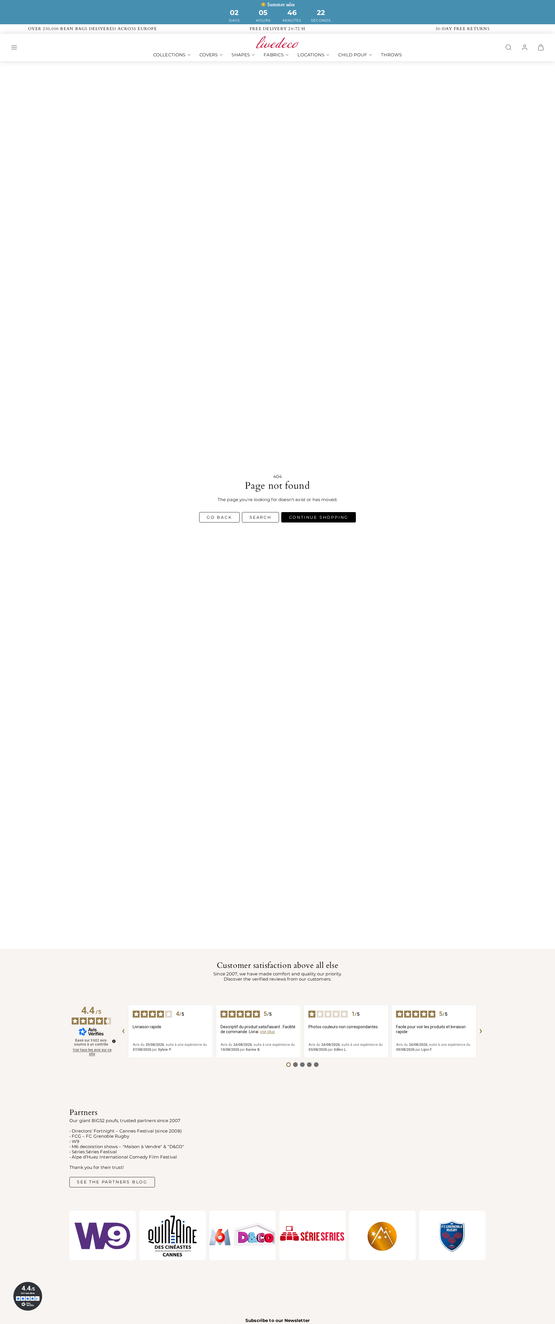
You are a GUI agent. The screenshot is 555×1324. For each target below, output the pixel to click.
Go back (219, 517)
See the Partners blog (112, 1181)
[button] (14, 47)
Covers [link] (208, 54)
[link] (525, 47)
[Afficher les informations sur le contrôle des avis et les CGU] (114, 1041)
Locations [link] (310, 54)
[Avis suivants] (481, 1031)
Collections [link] (169, 54)
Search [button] (260, 517)
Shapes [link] (241, 54)
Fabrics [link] (274, 54)
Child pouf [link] (352, 54)
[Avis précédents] (123, 1031)
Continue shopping (319, 517)
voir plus (267, 1031)
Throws (391, 54)
